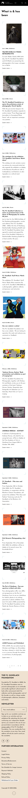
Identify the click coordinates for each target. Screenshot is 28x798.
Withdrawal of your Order (10, 780)
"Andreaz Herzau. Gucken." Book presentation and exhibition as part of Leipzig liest (14, 374)
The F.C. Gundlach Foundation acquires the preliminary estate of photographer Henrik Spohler (13, 104)
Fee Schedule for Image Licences (12, 767)
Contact (4, 751)
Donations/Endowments (9, 761)
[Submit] (24, 710)
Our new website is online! (10, 326)
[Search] (22, 3)
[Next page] (20, 666)
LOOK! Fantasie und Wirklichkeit (13, 643)
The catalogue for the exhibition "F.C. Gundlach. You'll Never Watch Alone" (13, 158)
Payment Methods (7, 770)
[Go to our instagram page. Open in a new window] (7, 741)
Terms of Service (7, 764)
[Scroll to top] (14, 793)
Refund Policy (6, 777)
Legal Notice (6, 754)
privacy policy (6, 727)
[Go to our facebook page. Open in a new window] (3, 741)
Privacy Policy (6, 757)
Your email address (9, 709)
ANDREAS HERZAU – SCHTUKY (13, 431)
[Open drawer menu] (15, 3)
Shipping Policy (6, 774)
